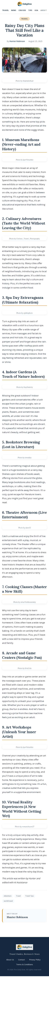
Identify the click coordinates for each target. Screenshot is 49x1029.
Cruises (22, 10)
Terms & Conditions (24, 964)
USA (36, 10)
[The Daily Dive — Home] (24, 4)
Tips (30, 10)
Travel (5, 10)
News (13, 10)
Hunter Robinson (17, 41)
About (44, 10)
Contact (21, 959)
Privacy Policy (35, 959)
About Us (10, 959)
